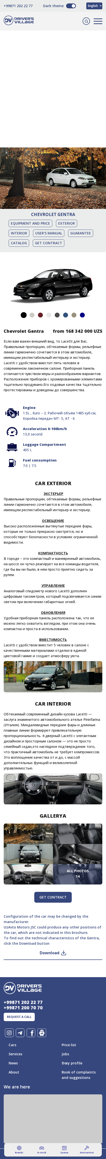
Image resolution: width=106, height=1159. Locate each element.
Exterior (66, 223)
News (13, 1063)
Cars (12, 1045)
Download (49, 953)
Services (15, 1054)
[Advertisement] (53, 82)
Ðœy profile (72, 1063)
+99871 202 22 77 (18, 5)
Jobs (65, 1054)
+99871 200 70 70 (23, 1007)
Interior (19, 233)
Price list (69, 1045)
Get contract (48, 243)
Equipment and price (30, 223)
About (14, 1072)
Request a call (19, 1017)
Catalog (19, 243)
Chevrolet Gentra (53, 214)
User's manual (48, 233)
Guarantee (80, 233)
